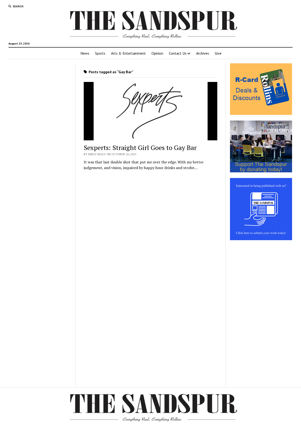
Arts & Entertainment (128, 53)
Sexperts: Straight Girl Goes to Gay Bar (140, 147)
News (84, 53)
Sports (100, 53)
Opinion (157, 53)
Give (218, 53)
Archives (202, 53)
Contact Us (177, 53)
